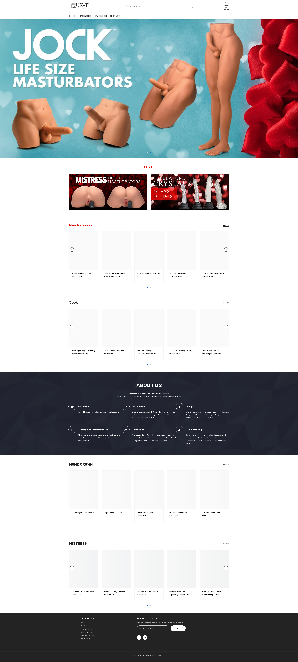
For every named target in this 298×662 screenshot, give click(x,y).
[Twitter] (145, 637)
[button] (4, 88)
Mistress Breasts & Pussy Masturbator (147, 593)
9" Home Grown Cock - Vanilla (212, 514)
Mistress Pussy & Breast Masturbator (114, 593)
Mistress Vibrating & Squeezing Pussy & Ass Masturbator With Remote (180, 593)
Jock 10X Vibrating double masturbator (213, 274)
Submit (178, 628)
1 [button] (147, 152)
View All (226, 226)
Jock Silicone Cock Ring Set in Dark (148, 274)
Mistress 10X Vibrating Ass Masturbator (83, 593)
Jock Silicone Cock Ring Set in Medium (115, 352)
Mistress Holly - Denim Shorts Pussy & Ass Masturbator (211, 593)
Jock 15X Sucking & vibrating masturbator (179, 274)
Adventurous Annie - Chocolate (146, 514)
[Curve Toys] (108, 192)
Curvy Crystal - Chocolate (83, 512)
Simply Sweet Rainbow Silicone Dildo (81, 274)
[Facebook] (139, 637)
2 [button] (150, 152)
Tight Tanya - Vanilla (113, 512)
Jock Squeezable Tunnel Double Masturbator (114, 274)
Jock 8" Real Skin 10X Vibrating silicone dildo (212, 352)
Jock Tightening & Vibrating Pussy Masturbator (83, 352)
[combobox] (156, 6)
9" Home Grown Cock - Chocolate (179, 514)
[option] (149, 88)
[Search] (159, 6)
